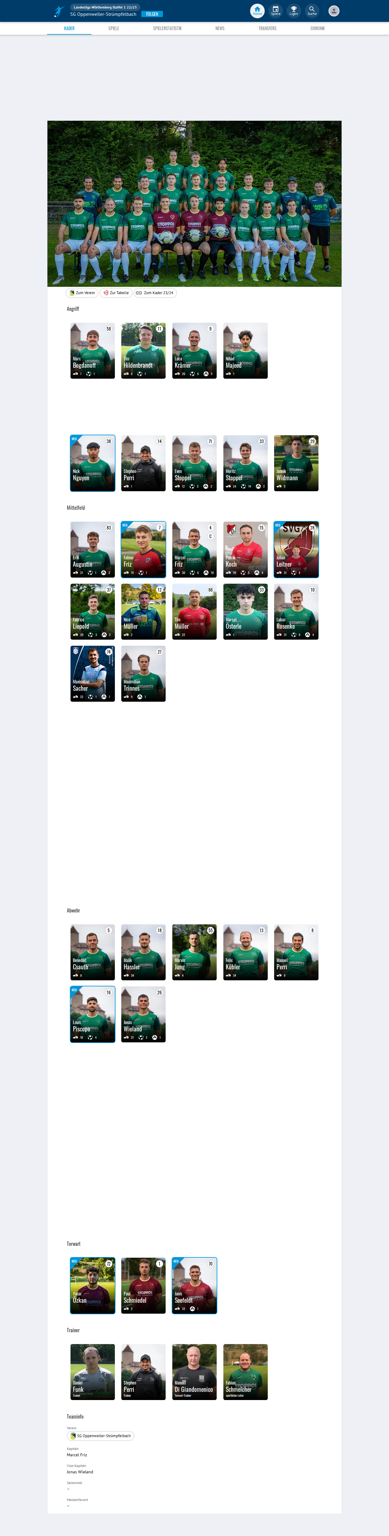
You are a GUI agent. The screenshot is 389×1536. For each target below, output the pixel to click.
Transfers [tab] (268, 28)
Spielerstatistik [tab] (167, 28)
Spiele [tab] (113, 28)
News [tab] (220, 28)
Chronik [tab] (318, 28)
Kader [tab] (69, 28)
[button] (116, 293)
